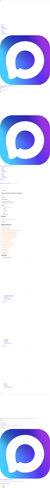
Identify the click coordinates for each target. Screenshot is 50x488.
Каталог (3, 24)
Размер (3, 201)
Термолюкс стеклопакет (9, 295)
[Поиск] (0, 91)
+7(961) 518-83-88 (4, 28)
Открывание (3, 202)
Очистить (12, 202)
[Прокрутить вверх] (1, 486)
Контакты (3, 27)
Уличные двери (3, 190)
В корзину (3, 205)
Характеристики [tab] (5, 214)
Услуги (3, 31)
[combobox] (3, 90)
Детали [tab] (4, 212)
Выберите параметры (7, 298)
